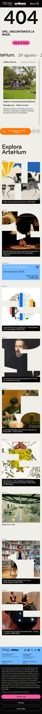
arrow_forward (38, 131)
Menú (33, 4)
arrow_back (34, 131)
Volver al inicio (21, 42)
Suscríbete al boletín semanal (17, 131)
